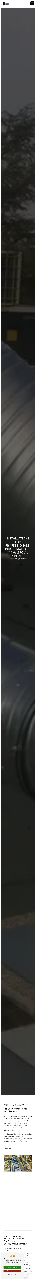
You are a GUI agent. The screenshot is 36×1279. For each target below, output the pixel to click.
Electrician (8, 1148)
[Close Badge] (27, 1274)
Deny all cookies (12, 1271)
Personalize (12, 1274)
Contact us (18, 564)
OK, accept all (12, 1267)
